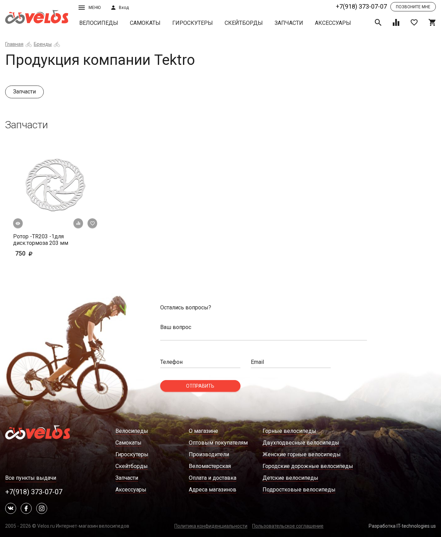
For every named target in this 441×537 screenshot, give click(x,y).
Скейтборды (244, 23)
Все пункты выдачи (30, 478)
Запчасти (289, 23)
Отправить (200, 386)
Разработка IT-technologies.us (402, 526)
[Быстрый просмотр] (18, 223)
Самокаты (145, 23)
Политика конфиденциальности (210, 526)
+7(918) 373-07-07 (361, 6)
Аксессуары (333, 23)
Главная (14, 44)
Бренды (43, 44)
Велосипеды (98, 23)
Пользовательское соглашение (288, 526)
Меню (95, 7)
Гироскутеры (192, 23)
